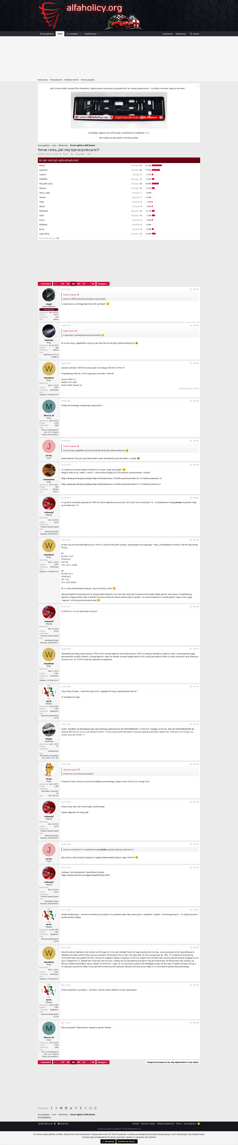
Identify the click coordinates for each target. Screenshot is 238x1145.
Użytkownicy (90, 33)
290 (78, 284)
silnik (89, 154)
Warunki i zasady (148, 1123)
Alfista (42, 154)
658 (93, 284)
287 (62, 284)
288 (68, 284)
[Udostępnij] (190, 289)
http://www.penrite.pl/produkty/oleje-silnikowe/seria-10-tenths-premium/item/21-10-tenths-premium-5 (111, 484)
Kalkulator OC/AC (71, 79)
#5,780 (196, 1023)
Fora (60, 33)
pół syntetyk (80, 154)
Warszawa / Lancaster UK (49, 792)
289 (73, 284)
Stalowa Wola (53, 751)
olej (71, 154)
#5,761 (196, 289)
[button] (80, 33)
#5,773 (196, 764)
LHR (56, 317)
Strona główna (47, 33)
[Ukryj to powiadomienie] (197, 86)
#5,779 (196, 985)
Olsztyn (55, 489)
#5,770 (196, 649)
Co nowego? (72, 33)
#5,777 (196, 910)
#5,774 (196, 802)
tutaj (147, 132)
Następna (102, 284)
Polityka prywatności (165, 1123)
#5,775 (196, 844)
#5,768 (196, 540)
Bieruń (55, 350)
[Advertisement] (119, 57)
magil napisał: (68, 331)
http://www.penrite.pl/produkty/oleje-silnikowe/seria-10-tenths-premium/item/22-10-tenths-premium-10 (111, 478)
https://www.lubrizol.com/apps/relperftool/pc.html (85, 875)
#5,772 (196, 724)
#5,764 (196, 401)
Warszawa (54, 390)
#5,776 (196, 867)
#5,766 (196, 464)
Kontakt (135, 1123)
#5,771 (196, 686)
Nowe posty (43, 79)
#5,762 (196, 325)
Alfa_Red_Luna (46, 1123)
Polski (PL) (64, 1123)
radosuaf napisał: (70, 769)
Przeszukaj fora (56, 79)
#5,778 (196, 947)
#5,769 (196, 606)
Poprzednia (46, 284)
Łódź (56, 425)
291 (83, 284)
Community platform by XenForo (119, 1129)
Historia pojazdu (87, 79)
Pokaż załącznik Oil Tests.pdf (74, 812)
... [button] (58, 284)
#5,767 (196, 498)
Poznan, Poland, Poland (49, 527)
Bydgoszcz (54, 711)
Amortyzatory (44, 1117)
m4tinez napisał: (69, 294)
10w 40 (65, 154)
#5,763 (196, 363)
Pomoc (179, 1123)
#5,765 (196, 440)
